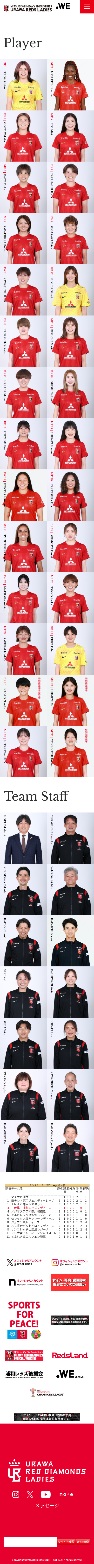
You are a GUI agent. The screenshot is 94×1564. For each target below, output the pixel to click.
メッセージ (47, 1505)
